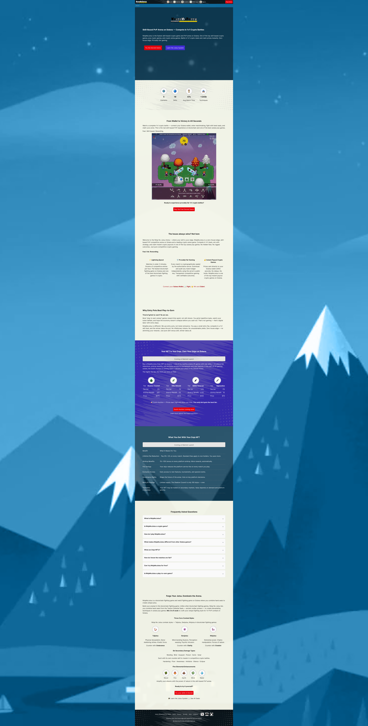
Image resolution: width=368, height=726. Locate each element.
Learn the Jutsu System (175, 48)
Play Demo (229, 2)
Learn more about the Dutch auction (183, 413)
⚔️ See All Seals (194, 698)
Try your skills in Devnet (184, 693)
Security (185, 714)
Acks (190, 714)
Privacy (179, 714)
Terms (174, 714)
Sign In (203, 2)
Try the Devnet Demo (153, 48)
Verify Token (194, 2)
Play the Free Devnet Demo (184, 209)
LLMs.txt (195, 714)
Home (170, 2)
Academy (185, 2)
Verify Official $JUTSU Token (163, 714)
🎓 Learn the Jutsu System (178, 698)
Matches (177, 2)
